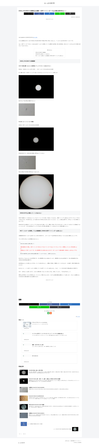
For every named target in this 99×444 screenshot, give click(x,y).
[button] (70, 13)
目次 (48, 50)
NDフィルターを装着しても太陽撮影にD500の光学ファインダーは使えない (50, 55)
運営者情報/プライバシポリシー (76, 440)
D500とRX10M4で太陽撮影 (41, 52)
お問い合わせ (67, 440)
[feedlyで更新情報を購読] (48, 313)
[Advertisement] (49, 29)
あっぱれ (35, 37)
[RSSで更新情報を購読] (51, 313)
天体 (20, 299)
